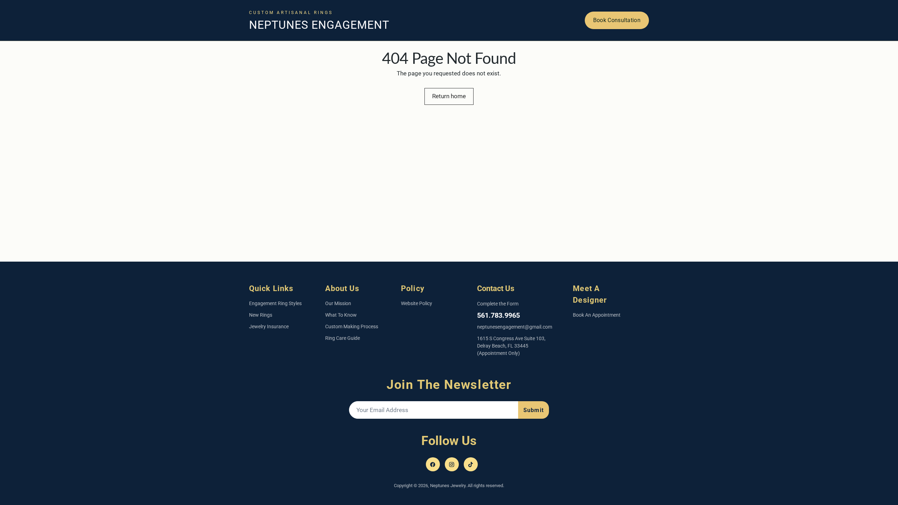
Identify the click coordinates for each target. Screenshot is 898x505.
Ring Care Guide (342, 338)
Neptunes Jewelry (447, 485)
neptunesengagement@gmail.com (514, 327)
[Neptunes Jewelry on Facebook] (433, 464)
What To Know (341, 315)
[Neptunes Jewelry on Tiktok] (471, 464)
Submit (533, 410)
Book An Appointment (597, 315)
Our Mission (338, 303)
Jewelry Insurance (269, 326)
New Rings (260, 315)
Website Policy (416, 303)
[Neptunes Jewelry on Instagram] (452, 464)
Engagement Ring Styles (275, 303)
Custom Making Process (351, 326)
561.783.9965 (498, 315)
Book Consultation (617, 20)
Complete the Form (497, 304)
